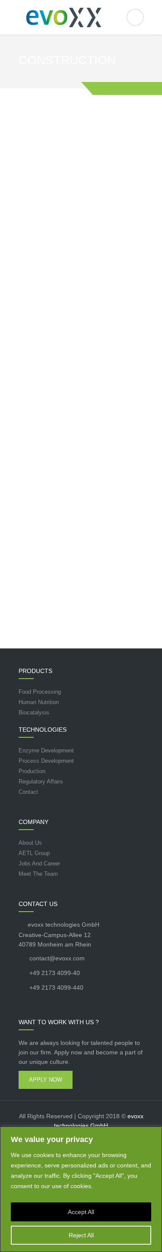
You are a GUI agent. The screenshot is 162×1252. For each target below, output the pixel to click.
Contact (28, 792)
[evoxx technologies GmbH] (81, 17)
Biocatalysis (34, 712)
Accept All (81, 1211)
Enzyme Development (46, 750)
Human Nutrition (39, 702)
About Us (30, 843)
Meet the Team (38, 874)
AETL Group (34, 853)
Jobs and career (39, 863)
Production (32, 771)
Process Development (46, 761)
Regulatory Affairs (41, 781)
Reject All (81, 1235)
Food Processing (40, 692)
